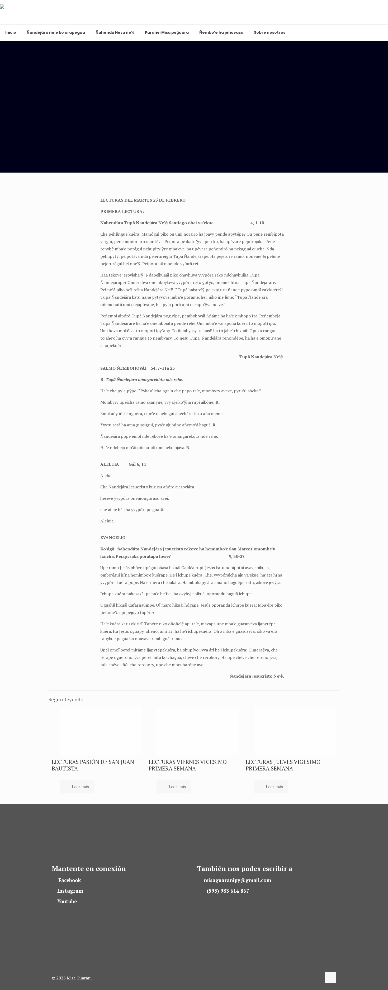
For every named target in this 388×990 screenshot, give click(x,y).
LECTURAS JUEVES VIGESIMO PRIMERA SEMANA (283, 765)
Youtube (67, 901)
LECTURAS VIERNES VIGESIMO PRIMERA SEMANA (188, 765)
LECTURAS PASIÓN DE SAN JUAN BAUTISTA (93, 765)
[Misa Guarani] (24, 12)
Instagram (70, 891)
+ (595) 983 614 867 (226, 891)
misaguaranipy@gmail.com (237, 880)
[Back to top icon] (330, 977)
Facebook (69, 880)
